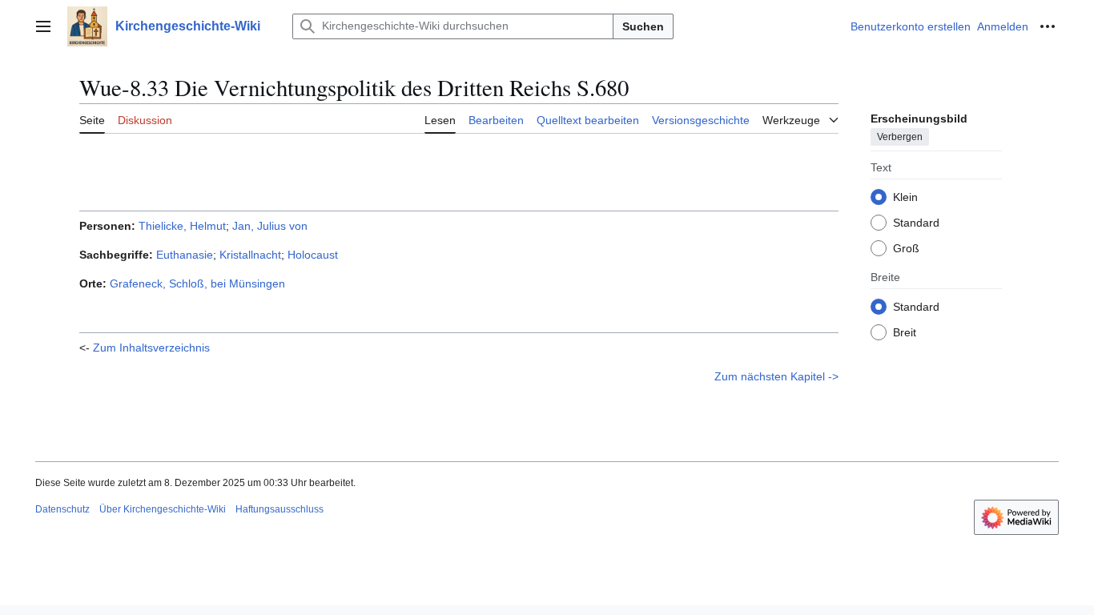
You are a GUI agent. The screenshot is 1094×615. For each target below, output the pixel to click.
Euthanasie (184, 254)
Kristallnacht (250, 254)
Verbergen (900, 137)
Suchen (643, 26)
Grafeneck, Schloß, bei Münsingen (197, 283)
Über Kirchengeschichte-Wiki (162, 509)
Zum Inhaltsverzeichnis (151, 347)
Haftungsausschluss (279, 509)
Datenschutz (62, 509)
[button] (43, 26)
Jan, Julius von (270, 225)
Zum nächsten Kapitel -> (776, 376)
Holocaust (313, 254)
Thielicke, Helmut (182, 225)
